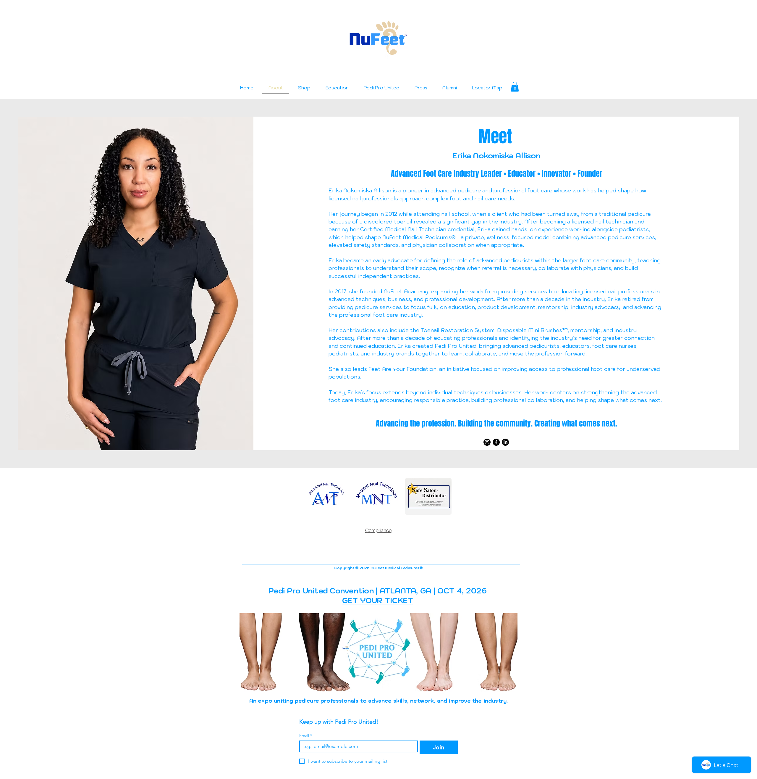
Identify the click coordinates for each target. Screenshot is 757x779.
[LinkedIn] (505, 442)
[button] (515, 86)
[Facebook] (496, 442)
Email (305, 735)
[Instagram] (487, 442)
